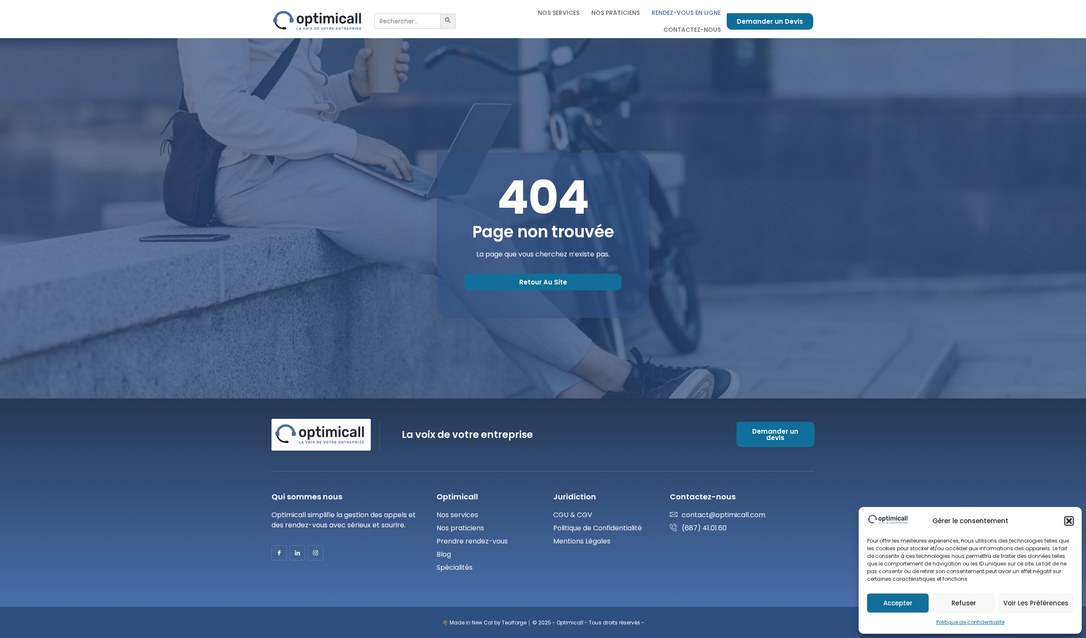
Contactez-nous (692, 29)
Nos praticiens (615, 12)
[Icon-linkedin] (297, 552)
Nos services (558, 12)
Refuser (964, 603)
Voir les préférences (1036, 603)
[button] (1069, 521)
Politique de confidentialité (970, 622)
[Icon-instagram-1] (315, 552)
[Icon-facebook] (279, 552)
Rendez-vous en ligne (686, 12)
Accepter (897, 603)
